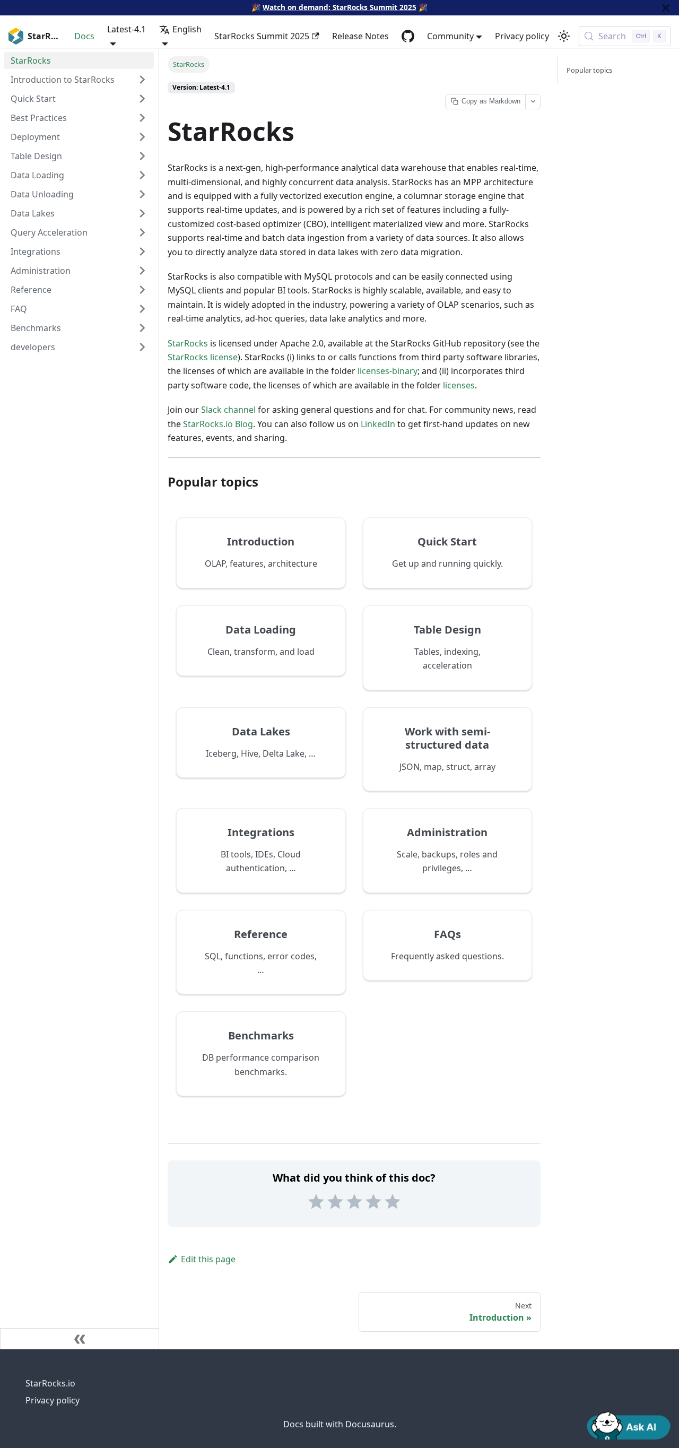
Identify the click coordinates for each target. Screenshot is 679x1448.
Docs (84, 36)
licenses (459, 385)
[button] (79, 347)
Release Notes (360, 36)
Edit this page (208, 1259)
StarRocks (188, 343)
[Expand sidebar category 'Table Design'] (142, 156)
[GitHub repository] (408, 36)
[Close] (665, 7)
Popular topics (589, 70)
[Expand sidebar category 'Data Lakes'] (142, 213)
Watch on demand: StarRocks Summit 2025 (339, 7)
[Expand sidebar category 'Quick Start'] (142, 98)
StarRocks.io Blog (218, 424)
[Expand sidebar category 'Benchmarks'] (142, 327)
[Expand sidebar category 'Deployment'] (142, 136)
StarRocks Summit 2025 (261, 36)
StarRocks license (203, 357)
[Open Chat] (629, 1425)
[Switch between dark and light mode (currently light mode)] (563, 36)
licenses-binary (387, 371)
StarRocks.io (50, 1383)
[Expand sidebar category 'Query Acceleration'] (142, 232)
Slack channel (228, 409)
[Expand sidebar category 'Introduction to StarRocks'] (142, 79)
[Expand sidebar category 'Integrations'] (142, 251)
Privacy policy (522, 36)
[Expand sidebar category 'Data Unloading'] (142, 194)
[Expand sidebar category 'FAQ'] (142, 308)
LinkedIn (378, 424)
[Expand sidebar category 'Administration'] (142, 270)
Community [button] (450, 36)
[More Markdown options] (532, 101)
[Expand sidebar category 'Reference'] (142, 289)
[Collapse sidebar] (79, 1338)
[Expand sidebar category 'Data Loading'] (142, 175)
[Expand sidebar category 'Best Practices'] (142, 117)
